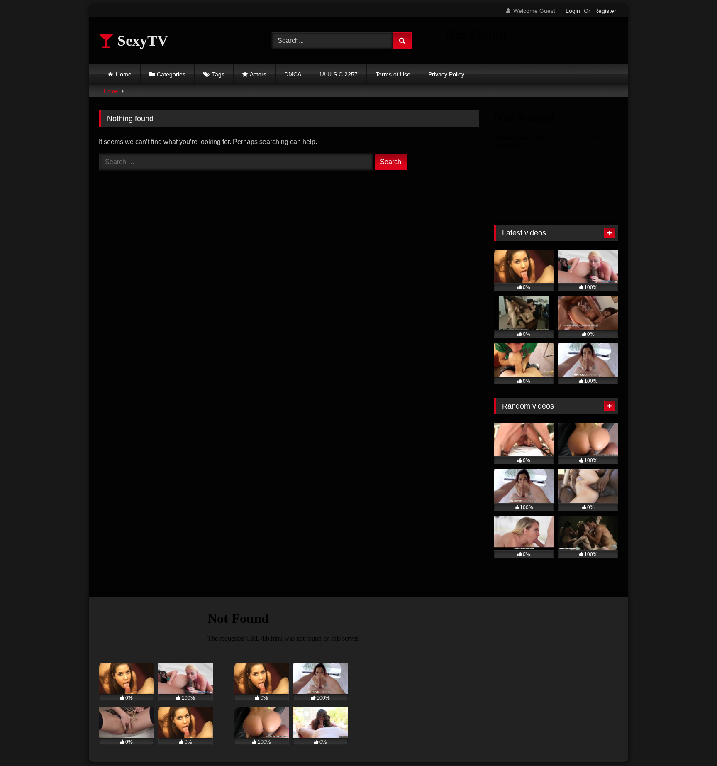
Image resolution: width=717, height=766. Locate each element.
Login (573, 10)
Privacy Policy (446, 74)
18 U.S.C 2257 (338, 74)
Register (605, 10)
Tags (218, 74)
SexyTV (141, 40)
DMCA (292, 74)
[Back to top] (691, 741)
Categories (171, 74)
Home (124, 74)
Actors (258, 74)
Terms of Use (393, 74)
